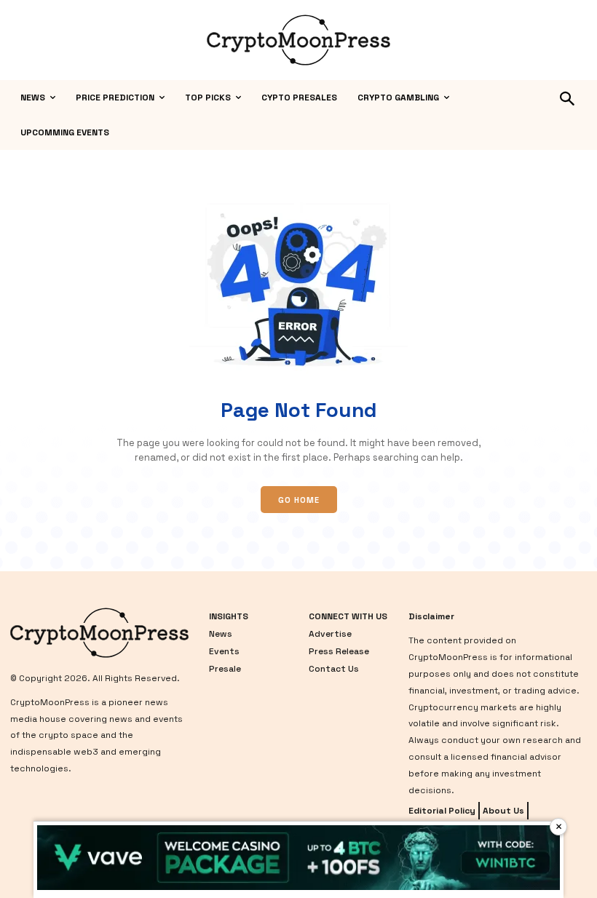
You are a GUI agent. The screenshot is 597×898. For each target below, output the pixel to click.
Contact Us (334, 669)
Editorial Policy (441, 810)
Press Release (339, 651)
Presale (225, 669)
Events (224, 651)
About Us (503, 810)
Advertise (330, 634)
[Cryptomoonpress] (298, 40)
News (220, 634)
